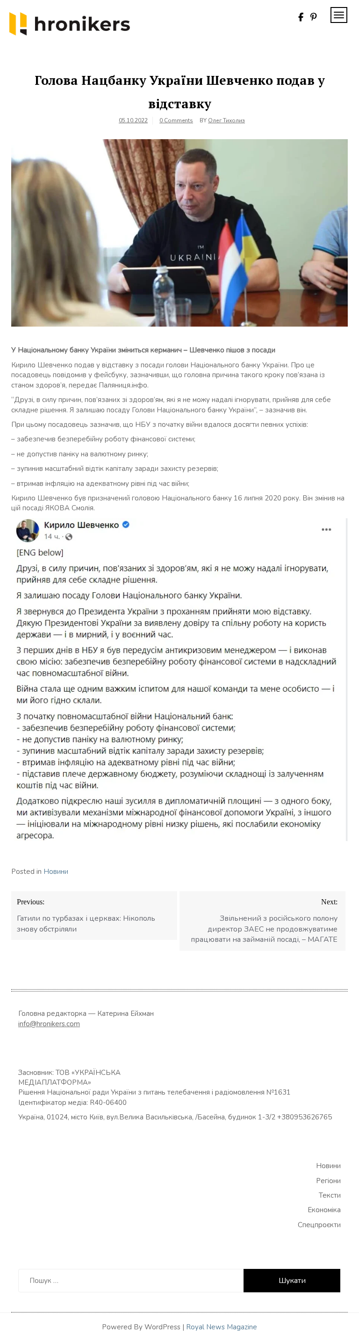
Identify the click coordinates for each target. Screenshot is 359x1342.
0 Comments (176, 120)
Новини (55, 871)
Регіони (328, 1180)
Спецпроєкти (319, 1225)
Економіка (324, 1210)
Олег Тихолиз (226, 120)
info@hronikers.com (49, 1024)
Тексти (330, 1195)
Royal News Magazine (221, 1327)
